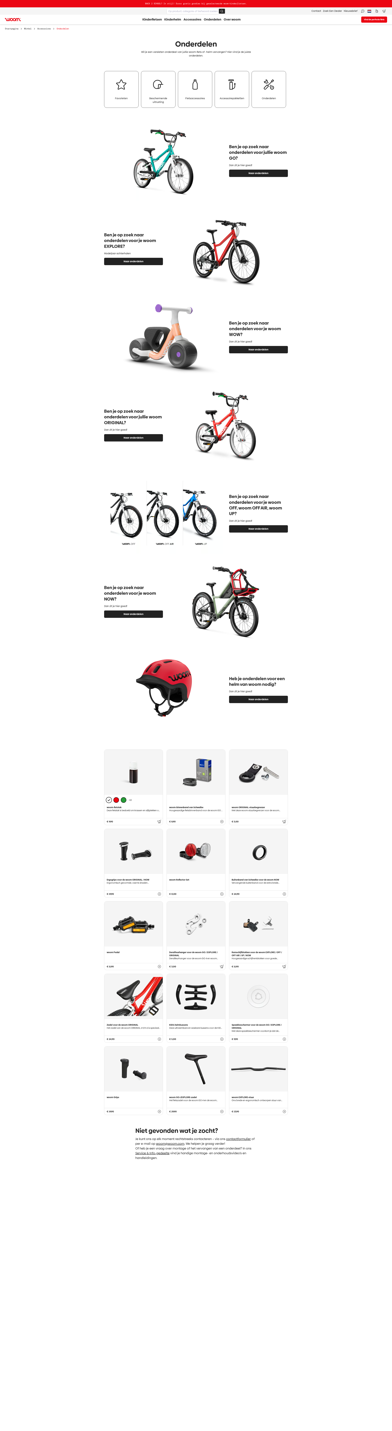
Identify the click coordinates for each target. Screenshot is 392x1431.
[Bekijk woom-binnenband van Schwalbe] (222, 822)
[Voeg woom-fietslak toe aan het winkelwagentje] (159, 822)
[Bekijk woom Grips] (159, 1111)
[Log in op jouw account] (376, 11)
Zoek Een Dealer (332, 11)
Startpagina (11, 28)
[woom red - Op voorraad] (116, 800)
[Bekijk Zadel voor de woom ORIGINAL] (159, 1039)
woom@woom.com (170, 1144)
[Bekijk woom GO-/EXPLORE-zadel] (222, 1111)
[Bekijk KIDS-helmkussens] (222, 1039)
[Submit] (222, 11)
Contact (316, 11)
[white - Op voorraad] (109, 800)
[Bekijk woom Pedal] (159, 966)
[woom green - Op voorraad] (123, 800)
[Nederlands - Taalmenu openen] (369, 11)
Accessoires (44, 28)
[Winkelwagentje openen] (384, 11)
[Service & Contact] (363, 11)
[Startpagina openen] (13, 19)
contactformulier (238, 1139)
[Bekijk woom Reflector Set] (222, 894)
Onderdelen (63, 28)
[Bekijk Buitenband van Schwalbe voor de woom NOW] (284, 894)
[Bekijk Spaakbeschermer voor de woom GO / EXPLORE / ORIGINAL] (284, 1039)
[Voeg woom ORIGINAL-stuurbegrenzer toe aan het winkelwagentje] (284, 822)
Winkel (28, 28)
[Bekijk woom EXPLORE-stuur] (284, 1111)
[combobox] (196, 11)
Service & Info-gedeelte (152, 1153)
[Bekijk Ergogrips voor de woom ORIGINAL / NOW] (159, 894)
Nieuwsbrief (351, 11)
